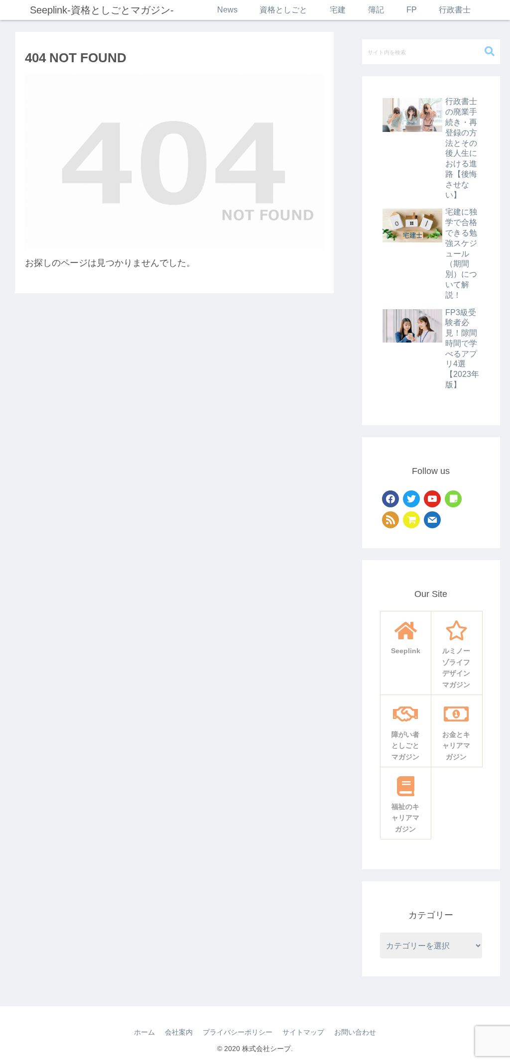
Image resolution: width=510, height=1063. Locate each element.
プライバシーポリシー (237, 1032)
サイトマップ (303, 1032)
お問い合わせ (355, 1032)
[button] (490, 51)
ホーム (144, 1032)
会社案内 (179, 1032)
